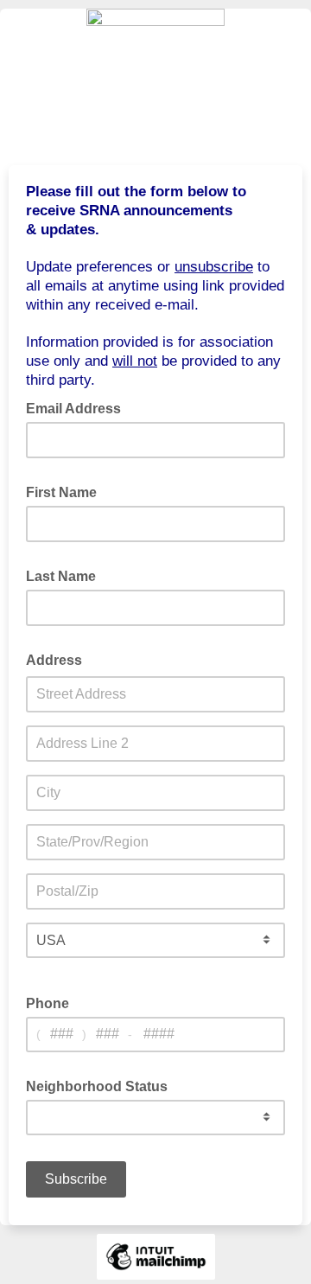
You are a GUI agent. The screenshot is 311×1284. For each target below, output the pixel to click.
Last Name (66, 575)
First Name (66, 491)
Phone (47, 1003)
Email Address (78, 407)
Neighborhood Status (102, 1085)
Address (59, 658)
